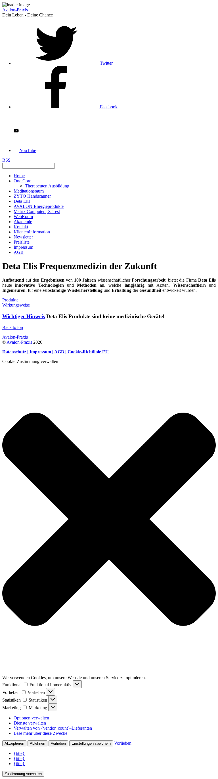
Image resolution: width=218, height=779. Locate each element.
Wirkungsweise (16, 305)
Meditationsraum (29, 191)
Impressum (23, 247)
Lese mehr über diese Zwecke (40, 733)
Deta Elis (22, 201)
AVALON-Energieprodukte (39, 206)
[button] (109, 519)
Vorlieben (58, 743)
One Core (22, 180)
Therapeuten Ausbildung (47, 185)
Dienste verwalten (30, 723)
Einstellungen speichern (91, 743)
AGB (19, 252)
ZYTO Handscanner (32, 196)
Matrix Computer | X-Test (37, 211)
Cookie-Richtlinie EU (88, 351)
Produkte (10, 299)
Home (19, 175)
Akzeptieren (14, 743)
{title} (19, 753)
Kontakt (21, 226)
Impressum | (42, 351)
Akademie (23, 221)
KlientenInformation (32, 231)
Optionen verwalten (31, 717)
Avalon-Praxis (19, 342)
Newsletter (23, 237)
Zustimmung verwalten (23, 774)
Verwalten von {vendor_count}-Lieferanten (53, 728)
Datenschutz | (16, 351)
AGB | (61, 351)
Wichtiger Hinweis (23, 316)
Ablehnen (37, 743)
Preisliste (22, 242)
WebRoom (23, 216)
